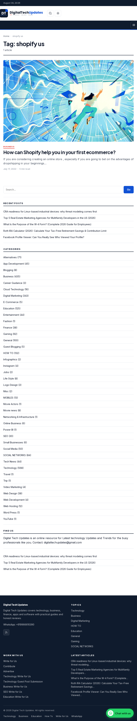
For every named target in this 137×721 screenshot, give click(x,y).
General (7, 340)
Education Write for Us (15, 696)
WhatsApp (76, 716)
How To (49, 716)
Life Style (8, 378)
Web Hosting (10, 506)
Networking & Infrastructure (18, 416)
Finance (7, 327)
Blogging (8, 270)
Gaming (7, 333)
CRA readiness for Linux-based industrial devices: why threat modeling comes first (50, 211)
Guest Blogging (12, 346)
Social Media (10, 448)
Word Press (10, 512)
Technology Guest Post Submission (23, 681)
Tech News (9, 461)
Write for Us (10, 661)
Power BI (8, 429)
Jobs (6, 372)
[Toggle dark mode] (58, 13)
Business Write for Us (15, 686)
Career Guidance (12, 283)
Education (8, 308)
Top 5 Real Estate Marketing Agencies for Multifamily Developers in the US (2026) (49, 217)
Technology (10, 467)
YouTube (8, 518)
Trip (5, 480)
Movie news (10, 410)
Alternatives (10, 257)
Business (9, 147)
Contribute (9, 666)
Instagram (9, 365)
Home (6, 36)
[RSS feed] (6, 632)
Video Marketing (12, 487)
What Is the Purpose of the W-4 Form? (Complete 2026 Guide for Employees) (47, 224)
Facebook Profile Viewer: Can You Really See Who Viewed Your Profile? (43, 237)
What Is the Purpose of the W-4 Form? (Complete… (99, 678)
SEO (5, 436)
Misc (6, 391)
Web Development (14, 499)
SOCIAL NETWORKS (14, 455)
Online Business (12, 423)
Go (128, 189)
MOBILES (8, 397)
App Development (13, 263)
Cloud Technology (13, 289)
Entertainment (11, 314)
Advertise (8, 671)
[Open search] (50, 13)
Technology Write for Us (17, 676)
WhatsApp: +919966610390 (18, 624)
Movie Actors (10, 404)
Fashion (7, 321)
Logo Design (10, 384)
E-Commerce (11, 302)
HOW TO (8, 353)
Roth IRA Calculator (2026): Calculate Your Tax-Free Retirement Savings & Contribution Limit (54, 230)
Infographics (10, 359)
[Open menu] (134, 25)
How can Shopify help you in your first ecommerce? (59, 152)
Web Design (10, 493)
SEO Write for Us (12, 691)
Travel (6, 474)
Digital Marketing (12, 295)
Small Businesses (13, 442)
